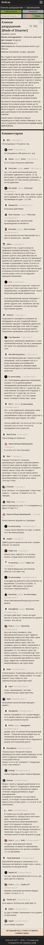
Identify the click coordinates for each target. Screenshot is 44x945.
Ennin (10, 282)
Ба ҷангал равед (15, 377)
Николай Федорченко (17, 354)
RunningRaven (13, 609)
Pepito (9, 699)
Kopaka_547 (13, 872)
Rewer (11, 159)
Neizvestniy (13, 594)
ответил (17, 159)
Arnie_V (11, 626)
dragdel (9, 539)
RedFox (11, 909)
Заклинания (33, 7)
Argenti (11, 921)
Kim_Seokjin (13, 188)
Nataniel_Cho (13, 205)
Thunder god (11, 900)
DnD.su (5, 2)
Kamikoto (10, 315)
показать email (29, 942)
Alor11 (11, 404)
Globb (9, 669)
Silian (8, 456)
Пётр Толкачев (14, 215)
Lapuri (11, 686)
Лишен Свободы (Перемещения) (21, 444)
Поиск (37, 16)
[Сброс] (29, 16)
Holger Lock (13, 551)
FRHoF (35, 26)
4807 (8, 140)
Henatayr (12, 770)
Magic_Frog (11, 502)
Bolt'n (11, 810)
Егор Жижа (12, 229)
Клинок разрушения (11, 7)
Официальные (11, 11)
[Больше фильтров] (24, 16)
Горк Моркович (14, 337)
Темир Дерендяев (13, 858)
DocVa (11, 725)
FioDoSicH (10, 487)
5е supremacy (13, 563)
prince (11, 150)
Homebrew (33, 11)
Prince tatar (13, 168)
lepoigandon (13, 711)
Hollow (9, 244)
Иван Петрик (11, 434)
